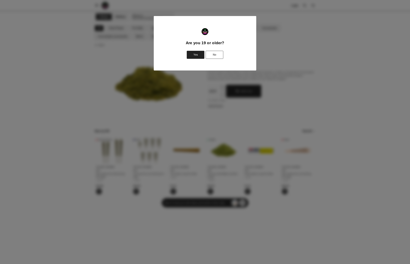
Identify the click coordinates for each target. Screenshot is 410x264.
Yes (195, 54)
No (214, 54)
